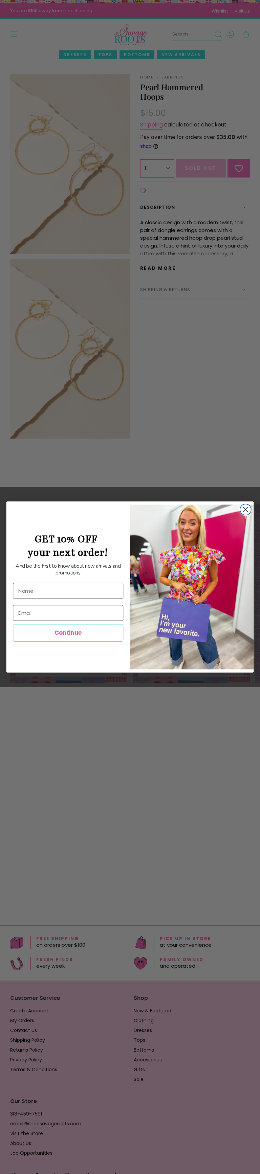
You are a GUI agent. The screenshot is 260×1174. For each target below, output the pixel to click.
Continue (68, 633)
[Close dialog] (245, 509)
